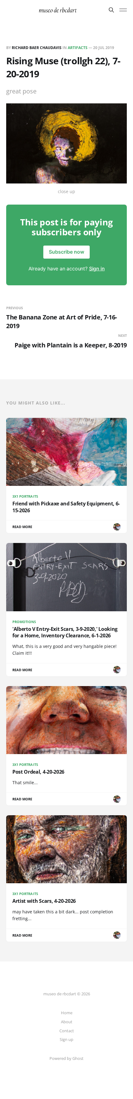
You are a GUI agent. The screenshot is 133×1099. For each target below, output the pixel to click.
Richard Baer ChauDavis (37, 47)
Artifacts (78, 47)
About (66, 1021)
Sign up (66, 1039)
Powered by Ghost (66, 1058)
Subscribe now (66, 252)
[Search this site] (111, 10)
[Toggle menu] (123, 10)
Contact (66, 1030)
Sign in (97, 268)
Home (66, 1012)
